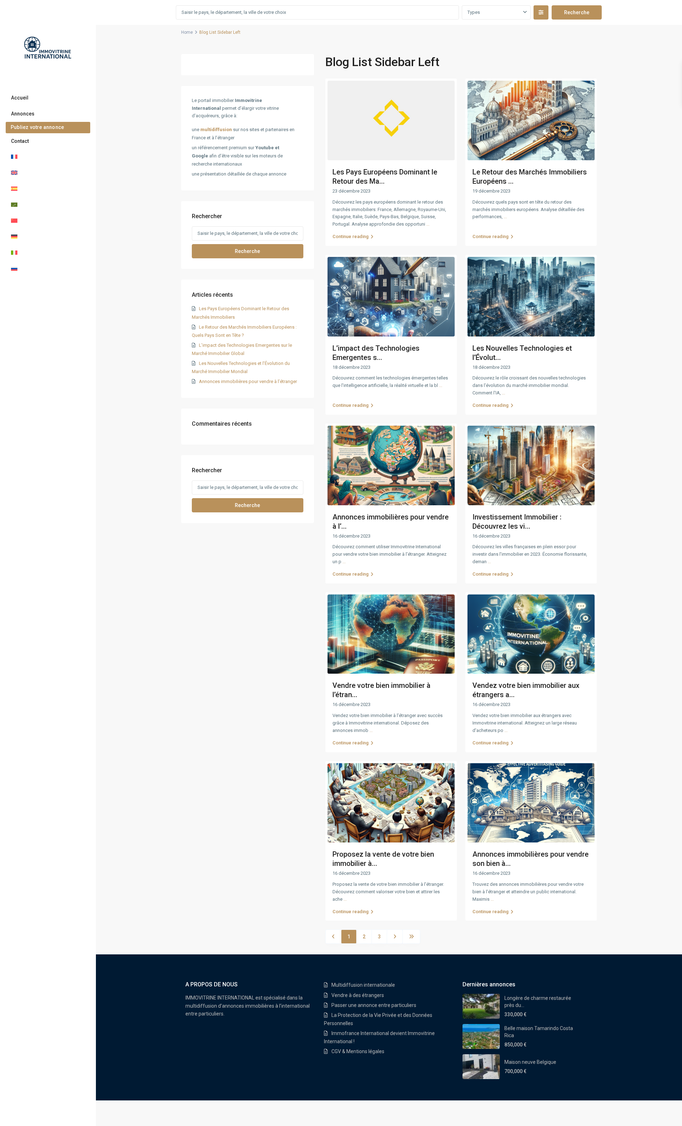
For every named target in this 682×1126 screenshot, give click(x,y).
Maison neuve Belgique (530, 1062)
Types (473, 12)
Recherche (247, 251)
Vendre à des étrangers (357, 995)
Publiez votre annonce (37, 127)
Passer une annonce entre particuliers (373, 1005)
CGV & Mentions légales (357, 1051)
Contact (20, 141)
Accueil (19, 98)
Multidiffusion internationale (363, 985)
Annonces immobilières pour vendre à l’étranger (248, 381)
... (427, 224)
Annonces (22, 114)
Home (187, 32)
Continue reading (350, 236)
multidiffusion (216, 129)
